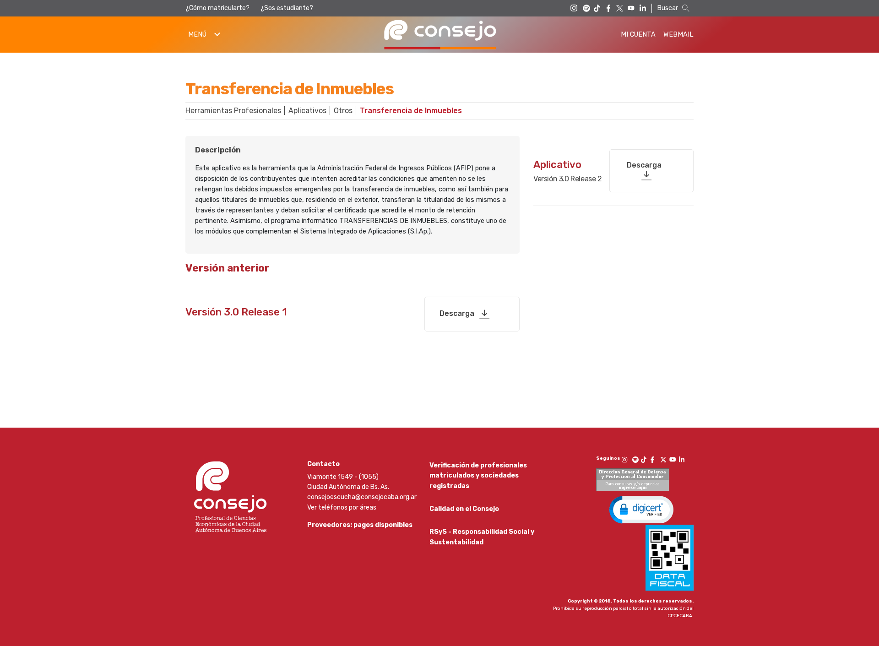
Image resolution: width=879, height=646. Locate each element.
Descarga (457, 313)
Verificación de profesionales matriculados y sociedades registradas (478, 475)
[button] (641, 509)
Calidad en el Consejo (464, 509)
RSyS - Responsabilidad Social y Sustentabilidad (481, 537)
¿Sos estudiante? (286, 8)
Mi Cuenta (638, 34)
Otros (343, 110)
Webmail (678, 34)
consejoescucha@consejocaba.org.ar (362, 497)
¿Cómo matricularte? (217, 8)
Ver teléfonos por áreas (341, 507)
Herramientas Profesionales (233, 110)
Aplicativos (307, 110)
